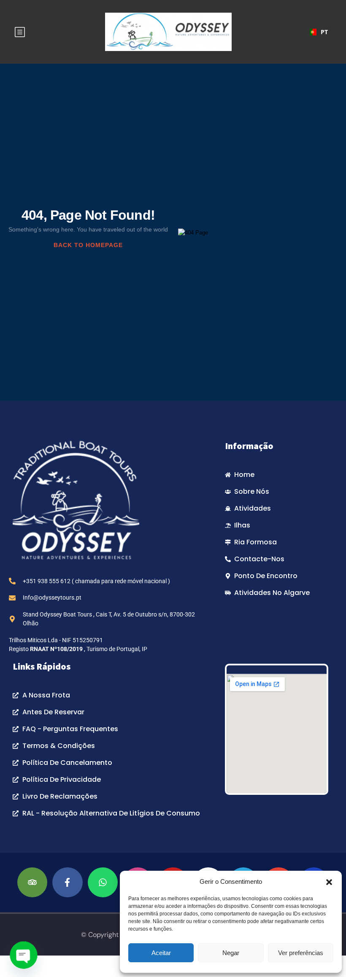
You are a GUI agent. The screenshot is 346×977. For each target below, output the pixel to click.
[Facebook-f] (67, 882)
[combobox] (317, 32)
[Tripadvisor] (32, 882)
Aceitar (161, 952)
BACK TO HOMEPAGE (88, 245)
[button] (329, 881)
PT (323, 32)
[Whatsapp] (103, 882)
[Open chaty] (23, 955)
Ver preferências (300, 952)
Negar (230, 952)
